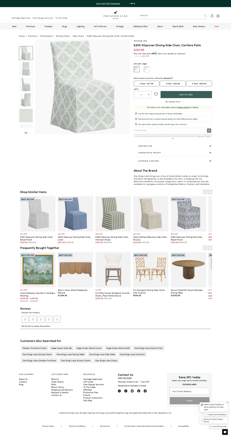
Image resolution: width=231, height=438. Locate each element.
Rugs (64, 26)
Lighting (80, 26)
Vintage (120, 26)
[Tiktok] (126, 390)
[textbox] (142, 94)
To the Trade (61, 17)
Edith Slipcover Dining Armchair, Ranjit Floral (187, 238)
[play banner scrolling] (133, 3)
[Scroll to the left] (205, 192)
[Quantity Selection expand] (149, 94)
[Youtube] (133, 390)
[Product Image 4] (26, 116)
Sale (217, 26)
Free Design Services (43, 17)
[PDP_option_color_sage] (137, 69)
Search (144, 15)
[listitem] (34, 348)
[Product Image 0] (26, 53)
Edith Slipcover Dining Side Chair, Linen (74, 238)
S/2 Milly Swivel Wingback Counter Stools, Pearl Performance (112, 294)
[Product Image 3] (26, 100)
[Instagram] (120, 390)
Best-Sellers (199, 26)
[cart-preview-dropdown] (218, 15)
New (14, 26)
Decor (160, 26)
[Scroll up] (26, 131)
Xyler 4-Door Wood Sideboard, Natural (73, 291)
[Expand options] (210, 146)
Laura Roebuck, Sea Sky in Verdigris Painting (37, 294)
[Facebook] (139, 390)
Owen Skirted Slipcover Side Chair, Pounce (150, 238)
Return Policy (183, 107)
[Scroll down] (26, 42)
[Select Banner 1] (130, 3)
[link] (173, 146)
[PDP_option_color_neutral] (147, 69)
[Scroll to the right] (210, 192)
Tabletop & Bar (140, 26)
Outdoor (49, 26)
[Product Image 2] (26, 84)
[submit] (205, 15)
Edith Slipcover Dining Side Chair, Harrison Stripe (111, 238)
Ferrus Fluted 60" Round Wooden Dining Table (187, 291)
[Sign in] (212, 15)
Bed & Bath (178, 26)
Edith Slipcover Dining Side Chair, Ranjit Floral (36, 238)
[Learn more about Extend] (172, 78)
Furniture (30, 26)
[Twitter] (146, 390)
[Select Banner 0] (129, 3)
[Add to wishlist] (156, 94)
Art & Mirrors (100, 26)
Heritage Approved (20, 17)
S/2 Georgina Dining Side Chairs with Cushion (149, 291)
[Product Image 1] (26, 69)
